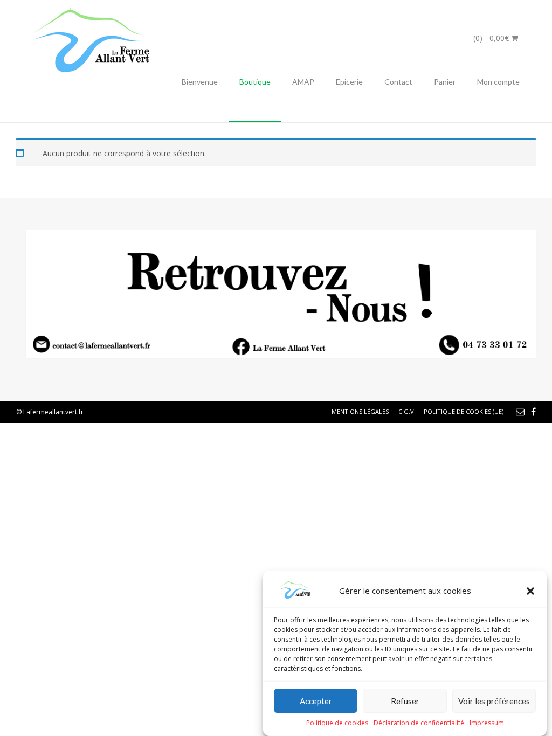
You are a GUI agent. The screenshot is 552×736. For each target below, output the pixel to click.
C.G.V (406, 411)
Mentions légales (360, 411)
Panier (445, 81)
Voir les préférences (494, 701)
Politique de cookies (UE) (463, 411)
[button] (530, 591)
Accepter (316, 701)
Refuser (405, 701)
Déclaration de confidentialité (419, 722)
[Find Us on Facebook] (533, 411)
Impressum (487, 722)
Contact (398, 81)
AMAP (303, 81)
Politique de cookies (337, 722)
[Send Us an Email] (520, 411)
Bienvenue (200, 81)
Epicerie (349, 81)
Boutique (255, 81)
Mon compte (498, 81)
